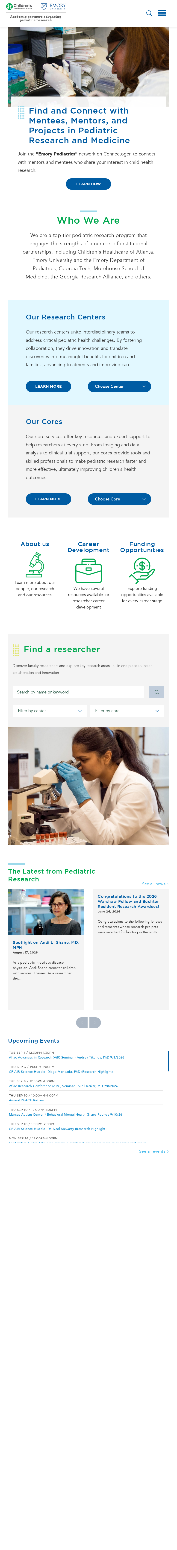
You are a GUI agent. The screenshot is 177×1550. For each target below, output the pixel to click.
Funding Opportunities (142, 519)
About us (35, 516)
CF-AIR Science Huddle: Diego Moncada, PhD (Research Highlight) (61, 1044)
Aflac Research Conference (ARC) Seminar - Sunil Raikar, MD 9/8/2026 (63, 1058)
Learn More (88, 155)
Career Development (89, 519)
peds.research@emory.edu (74, 134)
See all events (152, 1123)
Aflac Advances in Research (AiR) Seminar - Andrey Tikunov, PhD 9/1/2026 (66, 1029)
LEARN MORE (48, 358)
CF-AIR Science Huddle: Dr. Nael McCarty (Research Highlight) (57, 1101)
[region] (88, 1069)
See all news (153, 855)
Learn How (88, 183)
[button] (149, 14)
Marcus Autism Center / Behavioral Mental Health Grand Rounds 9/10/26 (65, 1086)
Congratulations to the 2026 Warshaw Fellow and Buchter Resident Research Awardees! (128, 873)
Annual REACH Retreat (27, 1072)
